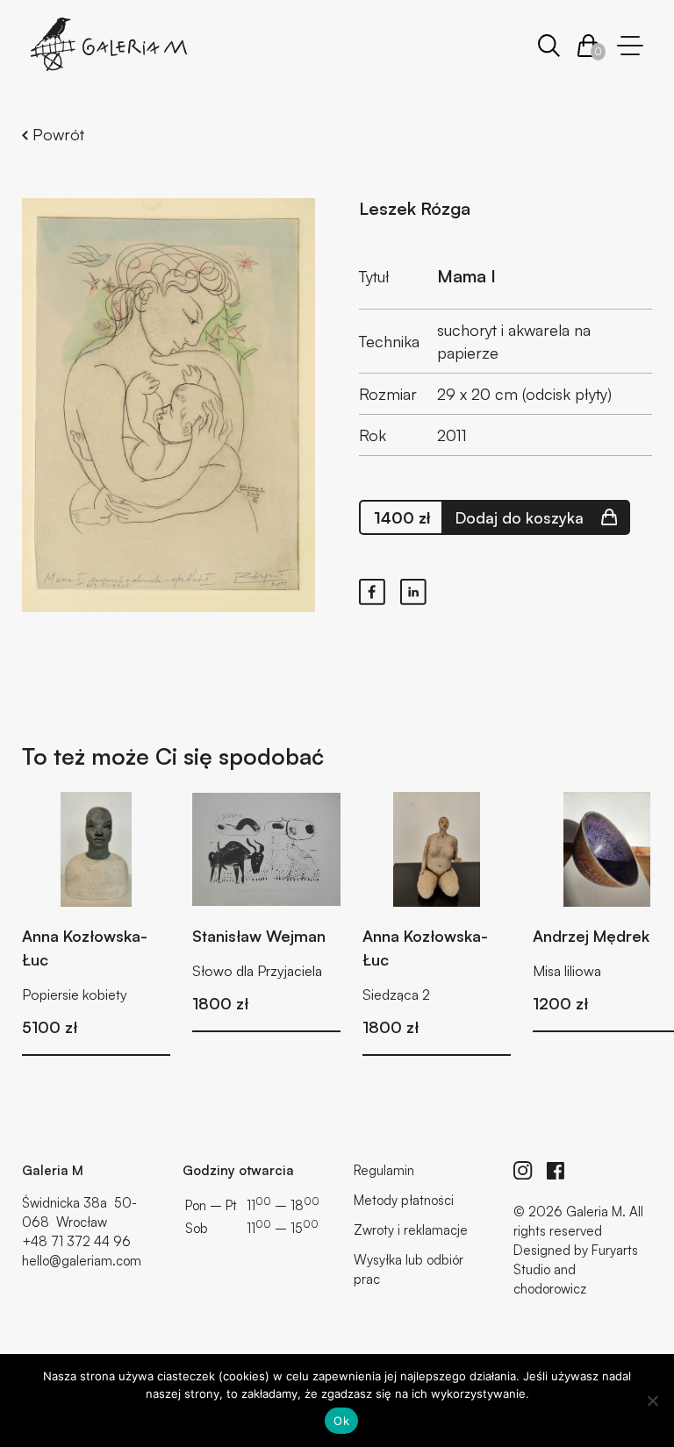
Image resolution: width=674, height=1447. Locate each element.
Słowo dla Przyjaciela (257, 971)
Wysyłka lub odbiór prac (408, 1269)
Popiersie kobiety (74, 994)
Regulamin (384, 1170)
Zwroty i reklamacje (411, 1230)
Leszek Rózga (414, 208)
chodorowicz (549, 1288)
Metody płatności (404, 1200)
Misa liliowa (567, 971)
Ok (341, 1421)
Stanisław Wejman (259, 935)
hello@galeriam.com (81, 1260)
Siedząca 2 (396, 994)
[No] (652, 1400)
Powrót (56, 134)
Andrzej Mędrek (591, 935)
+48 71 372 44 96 (76, 1241)
